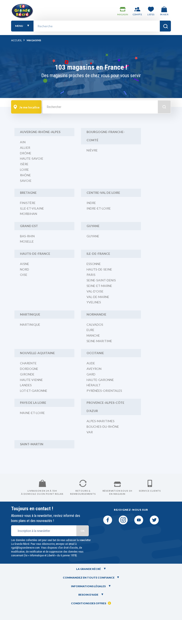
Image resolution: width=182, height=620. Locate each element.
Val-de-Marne (98, 297)
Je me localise (29, 107)
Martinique (30, 314)
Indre (91, 203)
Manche (93, 335)
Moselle (27, 241)
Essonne (94, 264)
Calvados (95, 324)
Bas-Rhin (27, 236)
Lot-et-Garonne (33, 390)
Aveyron (94, 369)
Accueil (16, 40)
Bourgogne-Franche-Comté (106, 136)
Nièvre (92, 150)
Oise (23, 275)
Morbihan (28, 214)
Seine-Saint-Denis (101, 280)
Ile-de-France (98, 253)
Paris (91, 275)
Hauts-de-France (35, 253)
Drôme (25, 153)
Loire (24, 169)
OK (83, 530)
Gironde (27, 374)
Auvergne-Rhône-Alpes (40, 132)
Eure (90, 330)
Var (90, 432)
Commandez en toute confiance (89, 577)
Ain (23, 142)
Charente (28, 363)
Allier (25, 147)
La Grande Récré (88, 568)
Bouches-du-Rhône (103, 426)
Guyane (93, 226)
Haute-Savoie (31, 158)
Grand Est (29, 226)
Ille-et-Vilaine (32, 208)
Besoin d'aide (88, 594)
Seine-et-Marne (99, 286)
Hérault (94, 385)
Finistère (28, 203)
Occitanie (95, 353)
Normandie (96, 314)
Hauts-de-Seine (99, 269)
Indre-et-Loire (99, 208)
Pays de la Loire (33, 402)
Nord (24, 269)
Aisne (24, 264)
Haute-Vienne (31, 380)
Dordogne (29, 369)
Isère (24, 164)
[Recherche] (165, 26)
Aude (91, 363)
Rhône (25, 175)
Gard (91, 374)
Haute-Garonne (100, 380)
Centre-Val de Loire (103, 192)
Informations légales (88, 586)
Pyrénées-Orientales (104, 390)
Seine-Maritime (99, 341)
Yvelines (94, 302)
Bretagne (28, 192)
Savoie (26, 180)
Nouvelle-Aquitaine (37, 353)
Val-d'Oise (95, 291)
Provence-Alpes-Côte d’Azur (105, 407)
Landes (26, 385)
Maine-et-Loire (32, 413)
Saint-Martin (31, 444)
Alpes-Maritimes (101, 421)
